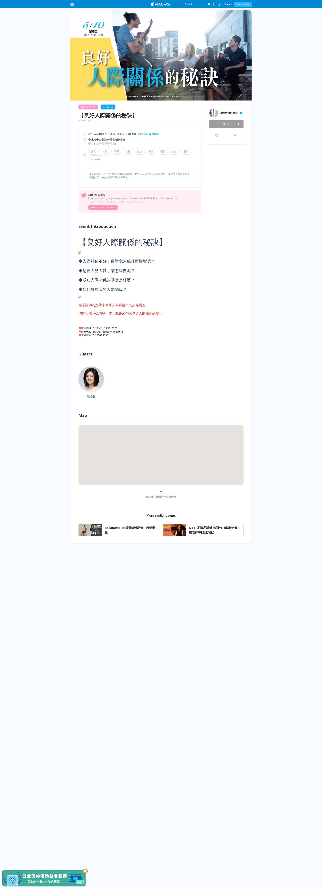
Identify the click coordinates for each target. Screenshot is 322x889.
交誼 (139, 151)
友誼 (174, 151)
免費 (128, 151)
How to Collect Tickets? (103, 207)
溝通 (151, 151)
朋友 (186, 151)
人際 (105, 151)
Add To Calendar (148, 134)
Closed (226, 124)
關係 (162, 151)
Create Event (242, 4)
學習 (116, 151)
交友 (93, 151)
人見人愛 (95, 158)
